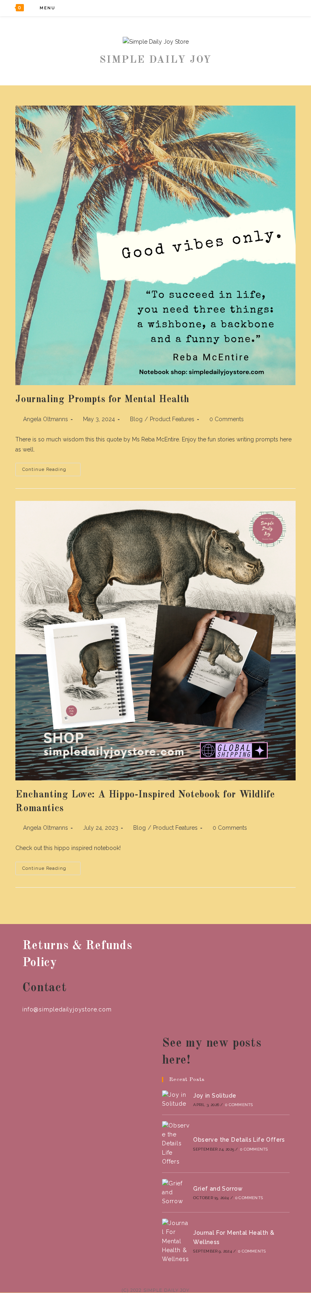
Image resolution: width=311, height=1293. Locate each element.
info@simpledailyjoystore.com (66, 1009)
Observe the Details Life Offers (239, 1139)
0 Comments (226, 419)
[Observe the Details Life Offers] (176, 1143)
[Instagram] (275, 8)
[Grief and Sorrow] (176, 1192)
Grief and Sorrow (218, 1188)
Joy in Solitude (214, 1095)
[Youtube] (286, 8)
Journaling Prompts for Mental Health (102, 400)
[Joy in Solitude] (176, 1099)
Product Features (172, 419)
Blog (136, 419)
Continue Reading (51, 471)
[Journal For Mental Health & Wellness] (176, 1241)
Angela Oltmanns (45, 419)
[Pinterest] (264, 8)
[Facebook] (253, 8)
